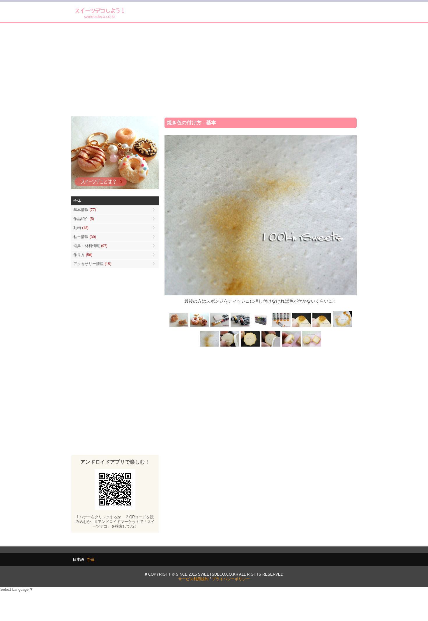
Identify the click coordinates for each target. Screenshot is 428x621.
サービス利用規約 (193, 579)
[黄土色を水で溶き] (301, 326)
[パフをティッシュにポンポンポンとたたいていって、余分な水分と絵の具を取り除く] (342, 326)
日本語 (78, 559)
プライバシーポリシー (231, 579)
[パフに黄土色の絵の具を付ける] (322, 326)
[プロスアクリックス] (260, 326)
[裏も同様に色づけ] (250, 346)
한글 (91, 559)
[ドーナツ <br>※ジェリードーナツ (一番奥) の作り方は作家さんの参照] (199, 326)
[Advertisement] (214, 70)
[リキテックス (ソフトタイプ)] (281, 326)
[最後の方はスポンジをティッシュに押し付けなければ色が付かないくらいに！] (209, 346)
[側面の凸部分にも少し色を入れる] (291, 346)
